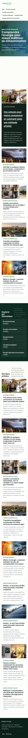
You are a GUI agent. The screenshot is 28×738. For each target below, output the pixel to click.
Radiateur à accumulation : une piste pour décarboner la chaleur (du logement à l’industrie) (13, 693)
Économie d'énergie (10, 9)
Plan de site (8, 734)
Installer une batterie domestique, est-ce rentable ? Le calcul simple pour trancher (14, 206)
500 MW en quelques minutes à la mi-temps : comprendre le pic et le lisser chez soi (14, 169)
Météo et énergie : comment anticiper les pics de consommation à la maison (13, 281)
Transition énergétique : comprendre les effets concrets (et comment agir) (13, 243)
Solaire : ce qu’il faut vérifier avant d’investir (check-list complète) (14, 625)
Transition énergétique (7, 15)
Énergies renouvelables (8, 12)
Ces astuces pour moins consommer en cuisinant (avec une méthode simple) (13, 119)
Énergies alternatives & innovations (10, 18)
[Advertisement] (14, 71)
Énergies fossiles (19, 15)
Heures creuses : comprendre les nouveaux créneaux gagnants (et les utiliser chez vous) (13, 666)
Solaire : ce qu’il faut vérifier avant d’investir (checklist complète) (14, 587)
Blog (3, 9)
